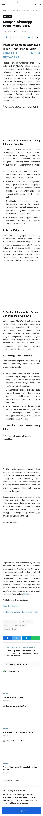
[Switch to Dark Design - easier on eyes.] (35, 4)
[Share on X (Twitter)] (13, 37)
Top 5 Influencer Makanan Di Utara (18, 732)
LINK (25, 594)
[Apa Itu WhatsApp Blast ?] (21, 680)
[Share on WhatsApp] (21, 37)
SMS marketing (20, 625)
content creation (10, 622)
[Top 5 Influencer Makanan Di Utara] (21, 715)
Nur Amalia (13, 31)
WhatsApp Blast (10, 629)
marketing (7, 625)
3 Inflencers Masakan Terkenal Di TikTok (20, 612)
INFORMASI (7, 16)
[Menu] (3, 3)
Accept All (21, 811)
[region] (21, 801)
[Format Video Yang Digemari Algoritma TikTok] (21, 750)
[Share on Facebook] (6, 37)
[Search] (39, 3)
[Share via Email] (36, 37)
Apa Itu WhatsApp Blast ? (13, 697)
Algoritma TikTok (10, 606)
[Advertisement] (21, 286)
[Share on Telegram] (29, 37)
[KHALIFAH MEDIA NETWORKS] (21, 3)
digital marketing (25, 622)
